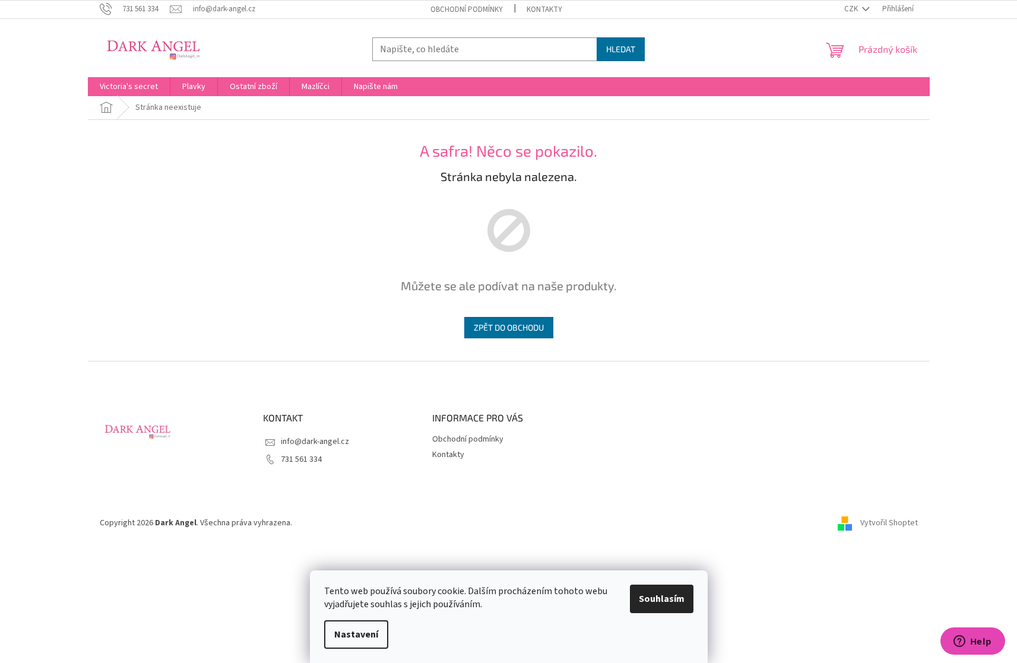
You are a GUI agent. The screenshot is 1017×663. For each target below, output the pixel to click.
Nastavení (356, 634)
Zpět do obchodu (509, 327)
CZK (852, 9)
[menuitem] (129, 86)
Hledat (620, 49)
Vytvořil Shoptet (889, 523)
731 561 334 (301, 459)
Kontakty (544, 9)
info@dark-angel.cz (315, 442)
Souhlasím (662, 598)
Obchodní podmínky (466, 9)
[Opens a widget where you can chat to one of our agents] (972, 642)
